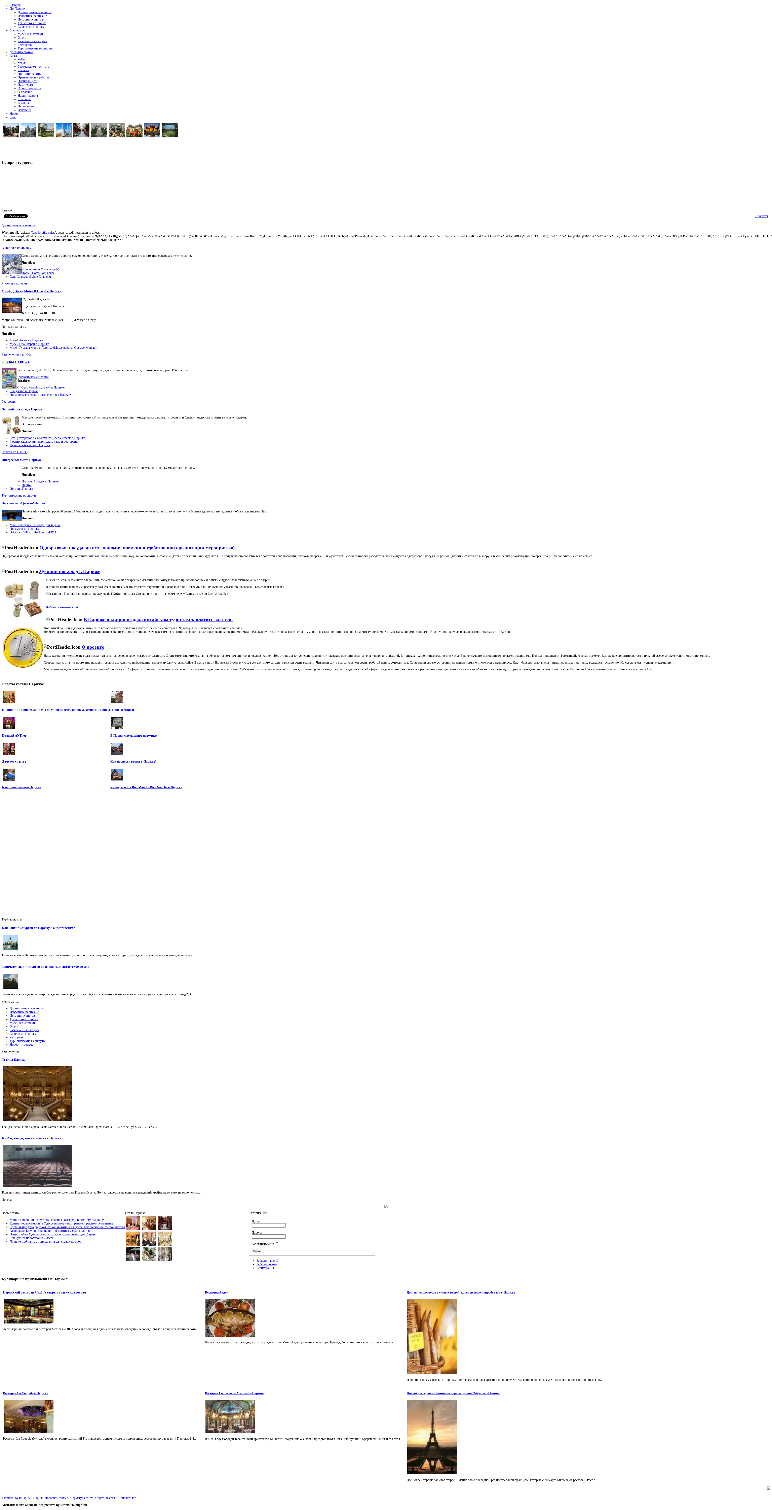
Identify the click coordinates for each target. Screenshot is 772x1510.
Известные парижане (32, 16)
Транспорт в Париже (32, 23)
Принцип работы (29, 73)
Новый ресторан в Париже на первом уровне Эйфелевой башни (453, 1393)
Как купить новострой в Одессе (31, 1238)
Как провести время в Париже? (133, 761)
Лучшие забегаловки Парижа (30, 445)
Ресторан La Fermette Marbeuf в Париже (234, 1393)
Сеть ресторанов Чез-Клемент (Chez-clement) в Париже (47, 438)
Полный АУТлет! (14, 735)
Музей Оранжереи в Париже (29, 344)
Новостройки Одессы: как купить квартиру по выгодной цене (52, 1234)
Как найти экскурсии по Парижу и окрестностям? (38, 928)
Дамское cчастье (14, 761)
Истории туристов (30, 19)
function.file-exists (43, 232)
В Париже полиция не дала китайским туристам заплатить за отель (158, 619)
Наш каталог (127, 1498)
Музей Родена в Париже (26, 340)
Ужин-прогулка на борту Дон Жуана (35, 525)
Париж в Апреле (122, 709)
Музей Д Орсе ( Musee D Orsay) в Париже (31, 291)
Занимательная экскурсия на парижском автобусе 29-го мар (45, 966)
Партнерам (25, 84)
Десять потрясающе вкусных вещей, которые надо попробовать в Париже (461, 1292)
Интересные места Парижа (21, 460)
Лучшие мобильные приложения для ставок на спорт (46, 1241)
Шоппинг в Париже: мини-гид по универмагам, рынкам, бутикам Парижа (56, 709)
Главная (7, 1498)
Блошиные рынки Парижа (21, 787)
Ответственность (29, 88)
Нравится (761, 216)
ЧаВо (21, 59)
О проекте (25, 92)
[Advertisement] (74, 42)
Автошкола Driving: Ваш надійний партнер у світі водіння (50, 1230)
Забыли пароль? (267, 1260)
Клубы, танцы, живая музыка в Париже (31, 1138)
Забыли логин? (267, 1264)
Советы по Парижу (31, 26)
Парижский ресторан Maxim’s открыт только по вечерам (44, 1292)
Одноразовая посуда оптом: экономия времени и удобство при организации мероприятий (137, 547)
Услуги (22, 63)
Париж (26, 485)
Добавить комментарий (32, 377)
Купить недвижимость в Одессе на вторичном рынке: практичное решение (61, 1223)
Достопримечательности (34, 12)
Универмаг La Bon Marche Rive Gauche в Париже (146, 787)
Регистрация (265, 1268)
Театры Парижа (14, 1059)
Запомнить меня (263, 1244)
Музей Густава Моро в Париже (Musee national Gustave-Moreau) (53, 347)
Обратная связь (105, 1498)
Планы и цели (27, 81)
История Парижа (21, 488)
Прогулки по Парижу (24, 528)
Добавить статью (56, 1498)
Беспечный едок (216, 1292)
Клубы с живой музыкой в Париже (40, 387)
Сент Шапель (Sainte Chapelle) (30, 276)
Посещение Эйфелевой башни (23, 503)
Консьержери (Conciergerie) (40, 269)
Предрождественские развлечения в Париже (40, 394)
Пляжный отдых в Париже (40, 481)
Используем (26, 106)
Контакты (24, 99)
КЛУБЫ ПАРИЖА (16, 362)
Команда (24, 102)
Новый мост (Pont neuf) (38, 273)
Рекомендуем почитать (33, 66)
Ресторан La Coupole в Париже (25, 1393)
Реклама (23, 70)
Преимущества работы (33, 77)
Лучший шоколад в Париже (22, 409)
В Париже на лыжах (16, 247)
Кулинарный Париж (29, 1498)
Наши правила (28, 95)
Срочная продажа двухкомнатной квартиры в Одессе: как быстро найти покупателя (67, 1227)
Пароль (257, 1232)
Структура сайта (81, 1498)
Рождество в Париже (24, 391)
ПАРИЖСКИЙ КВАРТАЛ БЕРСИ (33, 532)
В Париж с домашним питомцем (133, 735)
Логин (256, 1221)
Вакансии (24, 110)
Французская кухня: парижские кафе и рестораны (44, 441)
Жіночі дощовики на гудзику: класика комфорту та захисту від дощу (57, 1219)
